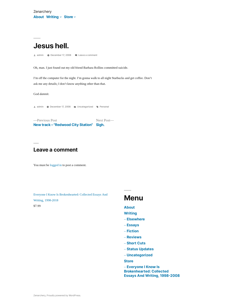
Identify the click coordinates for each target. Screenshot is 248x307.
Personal (104, 106)
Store (68, 17)
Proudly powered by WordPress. (64, 295)
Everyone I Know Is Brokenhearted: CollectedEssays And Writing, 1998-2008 (152, 271)
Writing (52, 17)
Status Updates (140, 249)
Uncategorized (140, 255)
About (38, 17)
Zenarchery (42, 11)
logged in (56, 165)
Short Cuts (136, 243)
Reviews (134, 237)
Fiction (133, 231)
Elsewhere (136, 219)
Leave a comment (87, 55)
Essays (133, 225)
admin (40, 55)
